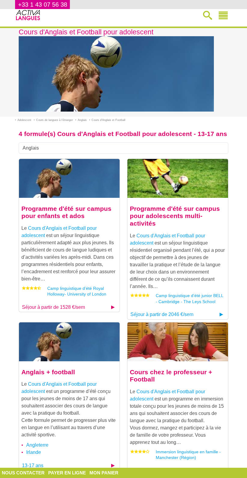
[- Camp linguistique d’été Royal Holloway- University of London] (69, 178)
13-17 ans (32, 465)
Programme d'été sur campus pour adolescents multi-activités (175, 216)
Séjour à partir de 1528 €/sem (53, 307)
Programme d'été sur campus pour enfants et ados (66, 212)
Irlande (33, 452)
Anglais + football (48, 372)
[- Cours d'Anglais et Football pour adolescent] (69, 341)
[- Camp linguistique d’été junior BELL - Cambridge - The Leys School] (177, 178)
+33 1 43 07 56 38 (42, 4)
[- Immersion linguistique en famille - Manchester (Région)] (177, 341)
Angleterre (37, 445)
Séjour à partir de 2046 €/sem (161, 314)
